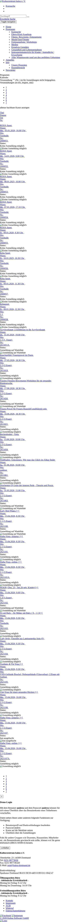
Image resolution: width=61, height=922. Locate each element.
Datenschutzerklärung (15, 911)
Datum (3, 115)
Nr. (1, 120)
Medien (14, 44)
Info (7, 62)
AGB (8, 905)
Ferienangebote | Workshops (24, 42)
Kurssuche (10, 6)
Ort (1, 118)
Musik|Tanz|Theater (20, 39)
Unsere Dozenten (19, 65)
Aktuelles (10, 60)
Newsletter (10, 70)
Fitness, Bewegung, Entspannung (26, 37)
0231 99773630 (11, 860)
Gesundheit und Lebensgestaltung (26, 50)
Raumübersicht (18, 67)
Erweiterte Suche (7, 19)
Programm (10, 29)
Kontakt (9, 900)
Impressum (10, 903)
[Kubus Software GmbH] (3, 920)
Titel (2, 112)
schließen (5, 848)
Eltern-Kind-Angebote (21, 34)
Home (8, 27)
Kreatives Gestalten (20, 47)
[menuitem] (33, 6)
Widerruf (10, 908)
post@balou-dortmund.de (18, 865)
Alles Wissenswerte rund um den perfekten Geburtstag (35, 57)
